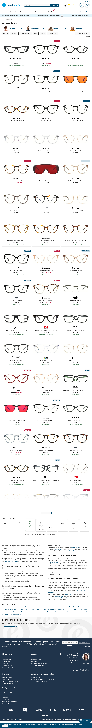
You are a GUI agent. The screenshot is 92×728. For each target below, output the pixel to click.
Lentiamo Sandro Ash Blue (16, 450)
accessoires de (58, 549)
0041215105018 (74, 660)
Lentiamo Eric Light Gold (75, 360)
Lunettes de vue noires (79, 607)
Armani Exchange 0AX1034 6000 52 (46, 420)
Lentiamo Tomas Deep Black (46, 61)
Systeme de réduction (7, 683)
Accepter (5, 726)
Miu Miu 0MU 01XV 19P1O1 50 (16, 121)
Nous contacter (6, 704)
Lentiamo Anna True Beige (75, 270)
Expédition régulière (7, 677)
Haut (15, 719)
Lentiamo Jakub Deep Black (46, 91)
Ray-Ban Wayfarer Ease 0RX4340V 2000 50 (46, 330)
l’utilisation (69, 645)
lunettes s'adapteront (83, 571)
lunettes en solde (59, 596)
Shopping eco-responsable (8, 688)
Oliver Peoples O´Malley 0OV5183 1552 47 (75, 240)
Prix (35, 33)
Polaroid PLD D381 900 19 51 (46, 360)
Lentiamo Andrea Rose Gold (46, 270)
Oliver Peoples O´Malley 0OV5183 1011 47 (16, 240)
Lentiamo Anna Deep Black (46, 121)
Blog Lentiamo (5, 699)
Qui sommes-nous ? (7, 695)
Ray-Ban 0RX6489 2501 (76, 480)
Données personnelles (7, 670)
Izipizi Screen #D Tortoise (46, 210)
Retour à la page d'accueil (7, 719)
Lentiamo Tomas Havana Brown (46, 450)
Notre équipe (5, 697)
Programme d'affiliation (8, 686)
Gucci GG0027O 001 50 (16, 360)
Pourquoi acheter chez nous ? (9, 701)
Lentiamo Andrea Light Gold (75, 151)
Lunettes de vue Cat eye (24, 612)
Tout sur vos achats (7, 657)
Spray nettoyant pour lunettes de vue (11, 614)
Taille (42, 33)
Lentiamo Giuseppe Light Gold (75, 210)
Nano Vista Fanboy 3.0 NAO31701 (75, 330)
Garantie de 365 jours (36, 661)
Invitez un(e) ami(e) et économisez (10, 681)
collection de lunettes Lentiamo (76, 551)
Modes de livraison (6, 661)
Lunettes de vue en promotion (48, 609)
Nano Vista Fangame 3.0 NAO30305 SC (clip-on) (75, 390)
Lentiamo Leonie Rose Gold (46, 390)
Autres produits (46, 513)
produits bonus (75, 547)
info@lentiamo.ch (73, 662)
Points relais (5, 663)
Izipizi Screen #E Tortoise (75, 450)
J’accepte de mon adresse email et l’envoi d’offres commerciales (76, 645)
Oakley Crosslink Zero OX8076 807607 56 (16, 330)
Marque (13, 33)
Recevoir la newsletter (84, 642)
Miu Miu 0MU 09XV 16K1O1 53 (76, 420)
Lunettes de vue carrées (64, 609)
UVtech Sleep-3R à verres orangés (75, 91)
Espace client (34, 657)
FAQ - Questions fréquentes (37, 665)
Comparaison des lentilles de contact (40, 681)
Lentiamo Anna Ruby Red (16, 390)
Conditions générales (7, 665)
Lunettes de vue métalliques (9, 612)
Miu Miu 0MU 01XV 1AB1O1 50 (76, 61)
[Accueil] (2, 19)
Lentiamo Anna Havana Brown (46, 240)
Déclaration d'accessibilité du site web (11, 668)
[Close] (89, 719)
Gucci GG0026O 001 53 (16, 270)
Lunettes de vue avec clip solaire (49, 607)
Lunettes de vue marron (59, 612)
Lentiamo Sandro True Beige (75, 180)
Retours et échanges (36, 659)
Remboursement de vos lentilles (39, 663)
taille (62, 564)
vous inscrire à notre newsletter (60, 598)
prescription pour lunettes (11, 561)
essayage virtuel (83, 573)
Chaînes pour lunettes (72, 612)
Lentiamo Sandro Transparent (46, 151)
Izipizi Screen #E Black (16, 300)
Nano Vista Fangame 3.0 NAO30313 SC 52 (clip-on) (46, 480)
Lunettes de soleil (22, 607)
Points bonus (5, 679)
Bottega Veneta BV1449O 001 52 (16, 61)
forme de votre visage (53, 562)
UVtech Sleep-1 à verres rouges (46, 180)
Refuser (10, 726)
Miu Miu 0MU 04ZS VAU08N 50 (16, 480)
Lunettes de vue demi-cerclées (9, 609)
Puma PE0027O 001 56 (76, 300)
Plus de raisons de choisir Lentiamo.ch (12, 526)
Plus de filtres (52, 33)
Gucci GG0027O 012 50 (16, 210)
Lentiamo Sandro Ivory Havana (46, 300)
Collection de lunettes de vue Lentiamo (29, 609)
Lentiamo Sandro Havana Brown (16, 180)
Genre (4, 33)
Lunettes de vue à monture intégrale (42, 612)
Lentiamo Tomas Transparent (16, 151)
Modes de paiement (7, 659)
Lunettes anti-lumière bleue (9, 607)
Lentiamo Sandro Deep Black (75, 121)
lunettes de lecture (69, 594)
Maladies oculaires (35, 677)
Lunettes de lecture (34, 607)
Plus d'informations (79, 724)
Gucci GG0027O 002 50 (16, 91)
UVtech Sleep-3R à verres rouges (16, 420)
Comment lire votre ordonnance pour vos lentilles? (43, 679)
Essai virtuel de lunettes (65, 607)
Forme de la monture (24, 33)
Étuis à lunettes (84, 612)
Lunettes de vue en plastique (79, 609)
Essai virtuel (86, 720)
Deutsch (88, 1)
